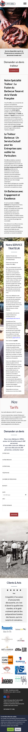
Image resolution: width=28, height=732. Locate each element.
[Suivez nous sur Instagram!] (8, 693)
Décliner (18, 729)
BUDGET (4, 485)
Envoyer (14, 514)
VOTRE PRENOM (7, 459)
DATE (3, 492)
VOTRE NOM (5, 453)
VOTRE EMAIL (6, 466)
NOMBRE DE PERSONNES (9, 479)
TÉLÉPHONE (5, 472)
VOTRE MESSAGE (7, 505)
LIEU (3, 498)
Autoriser (10, 729)
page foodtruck (16, 337)
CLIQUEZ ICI (14, 70)
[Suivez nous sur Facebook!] (5, 693)
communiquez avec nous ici (13, 318)
